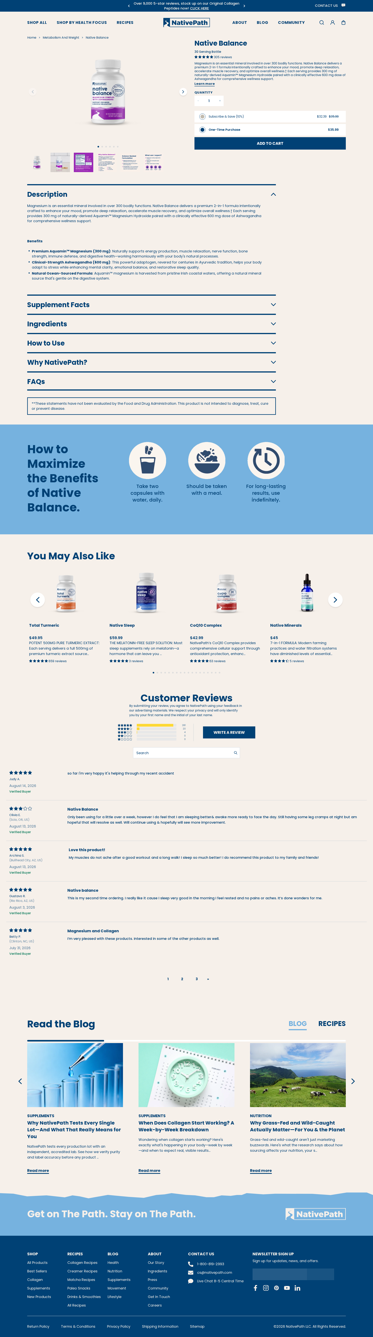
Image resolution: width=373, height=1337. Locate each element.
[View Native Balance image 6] (153, 162)
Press (152, 1279)
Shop (32, 1254)
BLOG (113, 1254)
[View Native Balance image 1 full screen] (108, 91)
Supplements (38, 1288)
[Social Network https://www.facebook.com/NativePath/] (255, 1288)
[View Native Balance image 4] (107, 162)
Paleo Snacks (78, 1288)
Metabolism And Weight (61, 37)
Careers (155, 1305)
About (239, 22)
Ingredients (157, 1271)
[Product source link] (66, 592)
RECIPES (75, 1254)
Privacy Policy (118, 1326)
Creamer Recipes (82, 1271)
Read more (75, 1075)
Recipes (125, 22)
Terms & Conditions (78, 1326)
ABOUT (155, 1254)
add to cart (270, 143)
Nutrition (115, 1271)
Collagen (35, 1279)
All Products (37, 1262)
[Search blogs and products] (321, 22)
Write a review (229, 732)
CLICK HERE (199, 8)
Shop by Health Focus (82, 22)
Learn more (204, 84)
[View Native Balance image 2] (60, 162)
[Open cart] (343, 22)
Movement (117, 1288)
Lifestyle (114, 1296)
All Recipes (76, 1305)
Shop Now (72, 601)
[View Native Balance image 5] (130, 162)
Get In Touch (159, 1296)
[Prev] (128, 5)
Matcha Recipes (81, 1279)
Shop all (37, 22)
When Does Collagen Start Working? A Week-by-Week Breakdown (186, 1123)
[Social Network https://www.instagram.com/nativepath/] (266, 1288)
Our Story (156, 1262)
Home (31, 37)
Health (113, 1262)
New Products (39, 1296)
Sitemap (197, 1326)
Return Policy (38, 1326)
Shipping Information (160, 1326)
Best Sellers (37, 1271)
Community (291, 22)
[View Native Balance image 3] (83, 162)
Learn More (66, 585)
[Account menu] (332, 22)
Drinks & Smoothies (84, 1296)
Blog (262, 22)
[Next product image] (183, 92)
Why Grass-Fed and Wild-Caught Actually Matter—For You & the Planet (297, 1123)
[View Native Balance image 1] (37, 162)
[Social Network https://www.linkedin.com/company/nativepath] (297, 1288)
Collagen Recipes (82, 1262)
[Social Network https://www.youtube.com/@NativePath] (287, 1288)
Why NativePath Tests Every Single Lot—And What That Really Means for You (74, 1126)
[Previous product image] (33, 92)
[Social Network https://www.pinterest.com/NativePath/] (276, 1288)
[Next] (244, 5)
